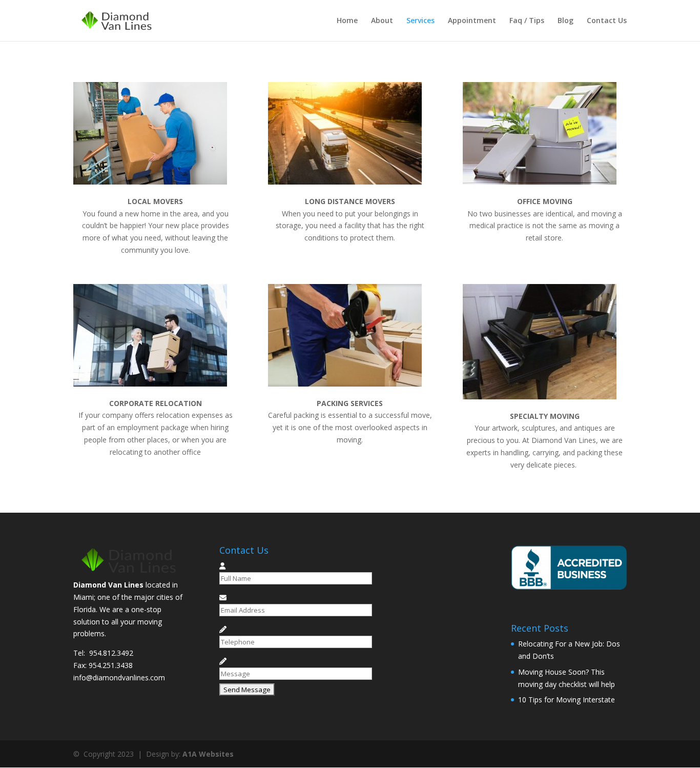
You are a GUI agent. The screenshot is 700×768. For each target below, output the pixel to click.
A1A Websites (208, 754)
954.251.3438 (111, 665)
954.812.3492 (111, 653)
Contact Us (607, 21)
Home (347, 21)
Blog (565, 21)
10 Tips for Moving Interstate (566, 699)
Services (420, 21)
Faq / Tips (526, 21)
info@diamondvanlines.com (119, 677)
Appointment (472, 21)
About (382, 21)
